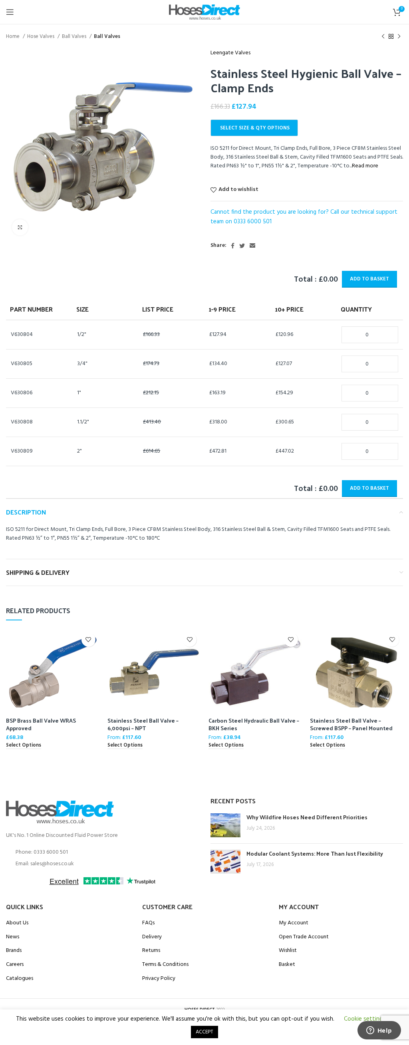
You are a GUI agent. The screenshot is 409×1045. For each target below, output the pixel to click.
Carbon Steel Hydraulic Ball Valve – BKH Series (253, 724)
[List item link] (102, 852)
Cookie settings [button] (364, 1019)
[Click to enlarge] (20, 227)
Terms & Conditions (165, 965)
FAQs (148, 923)
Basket (287, 965)
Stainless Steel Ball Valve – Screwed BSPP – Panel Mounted (351, 724)
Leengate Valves (230, 53)
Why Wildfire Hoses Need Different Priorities (306, 817)
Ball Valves (74, 36)
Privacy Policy (158, 979)
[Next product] (399, 37)
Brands (14, 951)
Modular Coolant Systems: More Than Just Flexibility (314, 853)
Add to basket (369, 279)
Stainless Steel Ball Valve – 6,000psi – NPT (143, 724)
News (12, 937)
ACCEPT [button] (204, 1032)
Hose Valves (41, 36)
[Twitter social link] (242, 245)
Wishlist (288, 951)
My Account (293, 923)
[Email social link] (252, 245)
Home (13, 36)
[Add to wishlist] (88, 640)
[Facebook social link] (232, 245)
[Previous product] (383, 37)
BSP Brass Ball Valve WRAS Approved (41, 724)
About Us (17, 923)
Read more (365, 166)
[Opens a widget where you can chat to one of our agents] (379, 1031)
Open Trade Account (304, 937)
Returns (151, 951)
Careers (15, 965)
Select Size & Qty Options (255, 128)
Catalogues (19, 979)
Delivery (152, 937)
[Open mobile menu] (10, 12)
